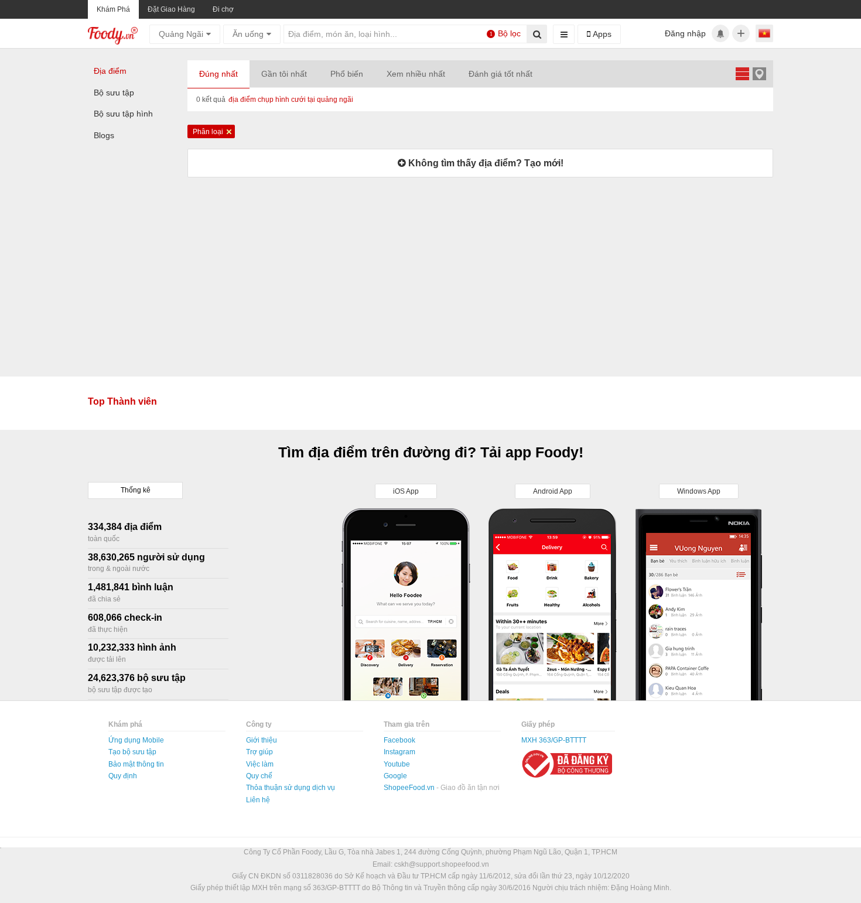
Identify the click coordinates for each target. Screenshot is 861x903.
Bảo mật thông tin (136, 764)
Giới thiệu (261, 740)
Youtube (397, 764)
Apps (600, 34)
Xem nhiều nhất (416, 73)
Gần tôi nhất (284, 73)
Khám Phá (113, 9)
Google (395, 776)
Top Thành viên (122, 401)
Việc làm (260, 764)
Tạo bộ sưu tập (132, 752)
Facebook (399, 740)
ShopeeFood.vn (410, 788)
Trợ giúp (259, 752)
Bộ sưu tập (114, 92)
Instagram (399, 752)
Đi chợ (223, 9)
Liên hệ (258, 800)
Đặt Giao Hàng (171, 9)
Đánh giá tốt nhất (500, 73)
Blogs (104, 135)
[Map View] (759, 73)
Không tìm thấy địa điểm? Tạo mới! (484, 163)
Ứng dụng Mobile (136, 740)
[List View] (742, 73)
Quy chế (259, 776)
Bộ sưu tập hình (123, 113)
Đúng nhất (218, 73)
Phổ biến (346, 73)
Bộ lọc (505, 33)
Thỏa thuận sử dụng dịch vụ (290, 788)
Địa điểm (110, 71)
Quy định (122, 776)
